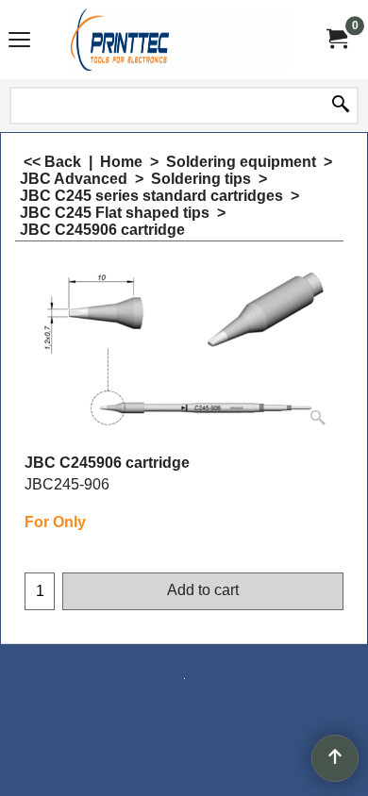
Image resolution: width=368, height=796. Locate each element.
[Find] (340, 105)
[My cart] (336, 39)
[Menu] (19, 42)
